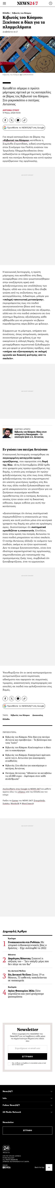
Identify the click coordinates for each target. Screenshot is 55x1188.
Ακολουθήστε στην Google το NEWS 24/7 (22, 789)
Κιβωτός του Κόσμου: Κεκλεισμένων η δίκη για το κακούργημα (28, 749)
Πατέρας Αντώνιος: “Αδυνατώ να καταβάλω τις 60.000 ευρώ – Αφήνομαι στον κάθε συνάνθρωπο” (28, 775)
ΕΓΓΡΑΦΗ (27, 1130)
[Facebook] (5, 120)
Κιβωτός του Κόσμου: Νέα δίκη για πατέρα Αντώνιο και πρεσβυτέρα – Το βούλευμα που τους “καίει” (28, 739)
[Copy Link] (24, 120)
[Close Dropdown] (51, 1091)
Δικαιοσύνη (37, 715)
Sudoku (6, 804)
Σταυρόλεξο (39, 801)
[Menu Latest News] (50, 3)
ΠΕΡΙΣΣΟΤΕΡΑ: (9, 732)
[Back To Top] (49, 1167)
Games (15, 801)
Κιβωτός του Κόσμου (21, 13)
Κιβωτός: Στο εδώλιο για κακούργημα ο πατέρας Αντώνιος (25, 767)
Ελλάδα (6, 13)
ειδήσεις (21, 792)
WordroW (15, 804)
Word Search (27, 804)
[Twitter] (11, 120)
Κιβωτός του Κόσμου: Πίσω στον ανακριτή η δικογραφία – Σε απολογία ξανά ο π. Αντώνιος (31, 434)
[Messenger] (18, 120)
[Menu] (4, 3)
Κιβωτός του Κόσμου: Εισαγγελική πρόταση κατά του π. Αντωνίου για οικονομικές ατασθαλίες (27, 757)
